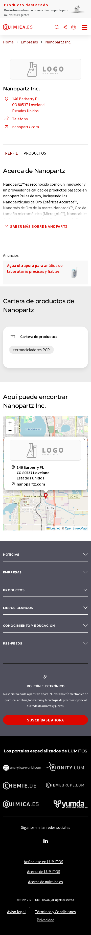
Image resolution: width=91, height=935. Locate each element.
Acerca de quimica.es (45, 881)
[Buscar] (56, 27)
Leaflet (55, 528)
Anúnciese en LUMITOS (43, 861)
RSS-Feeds (12, 643)
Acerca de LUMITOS (43, 871)
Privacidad (45, 919)
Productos (35, 153)
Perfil (11, 153)
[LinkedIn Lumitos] (45, 841)
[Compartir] (65, 27)
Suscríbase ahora (45, 719)
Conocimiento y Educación (29, 625)
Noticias (11, 554)
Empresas (12, 572)
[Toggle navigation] (84, 28)
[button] (46, 496)
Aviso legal (16, 911)
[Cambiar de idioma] (73, 27)
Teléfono (20, 118)
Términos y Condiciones (55, 911)
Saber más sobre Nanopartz (39, 226)
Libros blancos (18, 608)
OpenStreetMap (76, 528)
